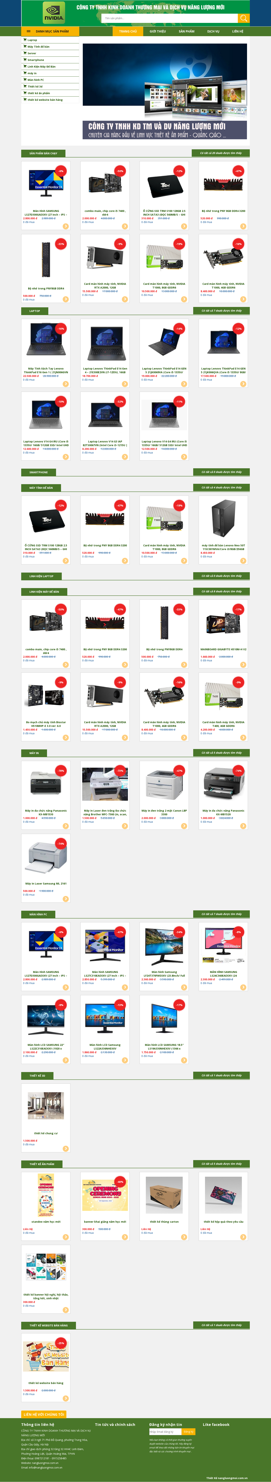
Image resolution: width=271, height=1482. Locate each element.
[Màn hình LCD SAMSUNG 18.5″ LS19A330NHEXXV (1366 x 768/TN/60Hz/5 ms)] (164, 1019)
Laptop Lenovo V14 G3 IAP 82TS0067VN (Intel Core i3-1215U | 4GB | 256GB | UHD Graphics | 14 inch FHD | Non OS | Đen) (105, 443)
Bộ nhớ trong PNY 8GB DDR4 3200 (223, 211)
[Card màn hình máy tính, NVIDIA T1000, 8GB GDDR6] (164, 258)
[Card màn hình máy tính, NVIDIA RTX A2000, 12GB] (105, 258)
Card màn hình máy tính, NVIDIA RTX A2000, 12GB (105, 285)
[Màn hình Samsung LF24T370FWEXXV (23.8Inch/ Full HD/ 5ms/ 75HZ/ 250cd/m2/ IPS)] (164, 946)
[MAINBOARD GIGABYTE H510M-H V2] (223, 623)
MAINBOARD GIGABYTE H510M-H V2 (223, 649)
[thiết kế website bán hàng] (46, 1357)
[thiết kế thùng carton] (164, 1196)
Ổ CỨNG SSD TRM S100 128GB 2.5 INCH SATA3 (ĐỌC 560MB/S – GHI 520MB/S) (164, 213)
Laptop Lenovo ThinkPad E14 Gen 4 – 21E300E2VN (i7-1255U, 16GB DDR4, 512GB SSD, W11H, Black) (105, 370)
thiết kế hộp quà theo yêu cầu (223, 1222)
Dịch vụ (213, 31)
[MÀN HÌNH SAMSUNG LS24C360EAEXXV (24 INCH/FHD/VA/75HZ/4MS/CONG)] (223, 946)
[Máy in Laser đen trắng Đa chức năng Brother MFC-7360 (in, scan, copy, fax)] (105, 785)
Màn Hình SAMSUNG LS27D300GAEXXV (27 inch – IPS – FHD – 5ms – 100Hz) (46, 213)
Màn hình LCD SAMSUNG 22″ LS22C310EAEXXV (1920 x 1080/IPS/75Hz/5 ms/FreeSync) (46, 1047)
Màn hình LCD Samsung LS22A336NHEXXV (105, 1046)
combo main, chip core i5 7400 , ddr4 (105, 213)
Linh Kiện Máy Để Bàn (44, 592)
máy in (34, 753)
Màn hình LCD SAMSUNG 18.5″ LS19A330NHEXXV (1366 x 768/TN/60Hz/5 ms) (164, 1047)
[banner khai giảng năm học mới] (105, 1196)
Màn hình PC (38, 914)
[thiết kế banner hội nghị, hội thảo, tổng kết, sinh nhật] (46, 1269)
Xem (66, 227)
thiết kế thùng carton (164, 1222)
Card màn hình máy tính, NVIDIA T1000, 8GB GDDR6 (164, 285)
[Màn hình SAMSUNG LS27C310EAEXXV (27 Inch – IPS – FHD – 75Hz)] (105, 946)
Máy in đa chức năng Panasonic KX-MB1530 (46, 812)
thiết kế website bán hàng (45, 1383)
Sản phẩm (186, 31)
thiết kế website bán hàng (48, 1325)
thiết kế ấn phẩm (41, 1164)
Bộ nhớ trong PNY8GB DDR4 (46, 288)
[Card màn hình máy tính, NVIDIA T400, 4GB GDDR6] (223, 696)
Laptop (34, 311)
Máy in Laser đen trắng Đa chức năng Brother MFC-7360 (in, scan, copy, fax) (105, 812)
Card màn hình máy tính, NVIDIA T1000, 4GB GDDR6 (223, 285)
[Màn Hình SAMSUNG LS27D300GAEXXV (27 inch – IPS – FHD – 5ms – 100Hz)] (46, 185)
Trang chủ (128, 31)
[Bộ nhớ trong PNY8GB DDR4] (46, 260)
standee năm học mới (46, 1222)
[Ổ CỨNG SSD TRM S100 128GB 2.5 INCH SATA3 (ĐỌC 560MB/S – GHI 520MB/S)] (164, 185)
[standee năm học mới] (46, 1196)
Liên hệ (237, 31)
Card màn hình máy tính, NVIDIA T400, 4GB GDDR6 (223, 724)
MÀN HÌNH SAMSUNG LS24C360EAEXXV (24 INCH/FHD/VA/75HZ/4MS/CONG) (223, 974)
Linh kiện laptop (41, 576)
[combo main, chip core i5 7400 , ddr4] (105, 185)
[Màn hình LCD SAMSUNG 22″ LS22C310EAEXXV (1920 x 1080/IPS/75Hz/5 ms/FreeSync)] (46, 1019)
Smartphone (38, 472)
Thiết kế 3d (37, 1076)
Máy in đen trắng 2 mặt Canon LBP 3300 (164, 812)
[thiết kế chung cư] (46, 1107)
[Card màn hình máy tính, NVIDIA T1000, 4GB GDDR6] (223, 258)
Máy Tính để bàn (41, 488)
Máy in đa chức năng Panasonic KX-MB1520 (223, 812)
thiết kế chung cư (46, 1133)
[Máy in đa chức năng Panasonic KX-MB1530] (46, 785)
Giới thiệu (158, 31)
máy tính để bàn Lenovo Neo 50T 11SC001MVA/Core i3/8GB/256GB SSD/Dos (223, 547)
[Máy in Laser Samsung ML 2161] (46, 858)
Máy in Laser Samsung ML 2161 (46, 883)
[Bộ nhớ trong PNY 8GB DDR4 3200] (223, 185)
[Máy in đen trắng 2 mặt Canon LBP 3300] (164, 785)
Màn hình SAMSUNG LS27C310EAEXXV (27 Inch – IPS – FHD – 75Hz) (105, 974)
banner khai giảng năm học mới (105, 1222)
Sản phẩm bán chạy (43, 153)
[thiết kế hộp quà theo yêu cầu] (223, 1196)
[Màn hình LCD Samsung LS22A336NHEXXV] (105, 1019)
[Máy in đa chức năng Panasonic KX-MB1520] (223, 785)
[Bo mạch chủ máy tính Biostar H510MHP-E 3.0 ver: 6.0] (46, 696)
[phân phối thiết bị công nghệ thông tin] (135, 13)
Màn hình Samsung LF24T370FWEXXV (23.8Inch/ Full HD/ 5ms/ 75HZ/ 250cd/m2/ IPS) (164, 974)
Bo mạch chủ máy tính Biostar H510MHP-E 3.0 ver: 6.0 (46, 724)
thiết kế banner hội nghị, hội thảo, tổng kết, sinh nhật (45, 1296)
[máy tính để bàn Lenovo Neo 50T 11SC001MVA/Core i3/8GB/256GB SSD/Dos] (223, 519)
